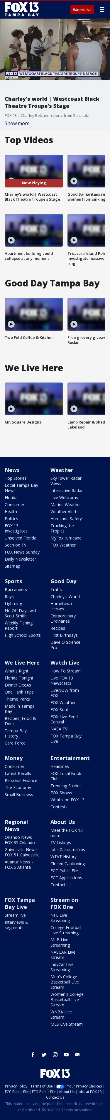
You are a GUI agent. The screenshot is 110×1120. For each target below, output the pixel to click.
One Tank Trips (19, 692)
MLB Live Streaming (60, 942)
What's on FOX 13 (67, 800)
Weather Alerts (64, 511)
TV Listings (60, 842)
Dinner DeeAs (18, 685)
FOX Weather (63, 545)
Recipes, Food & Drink (20, 721)
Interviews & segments (16, 924)
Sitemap (12, 566)
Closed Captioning (67, 863)
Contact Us (61, 884)
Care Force (15, 743)
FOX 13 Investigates (16, 528)
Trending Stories (66, 785)
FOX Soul (59, 709)
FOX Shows (61, 792)
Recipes (57, 628)
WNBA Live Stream (61, 1014)
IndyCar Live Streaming (62, 967)
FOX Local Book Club (65, 776)
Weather (61, 469)
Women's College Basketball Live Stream (67, 999)
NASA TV (58, 729)
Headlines (59, 766)
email (77, 1054)
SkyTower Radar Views (66, 480)
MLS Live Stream (66, 1024)
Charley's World (65, 596)
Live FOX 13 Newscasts (61, 680)
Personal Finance (21, 780)
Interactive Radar (66, 490)
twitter (44, 1054)
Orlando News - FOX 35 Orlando (20, 839)
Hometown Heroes (61, 606)
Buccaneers (16, 589)
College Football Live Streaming (65, 930)
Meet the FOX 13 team (66, 832)
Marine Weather (65, 504)
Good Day (63, 581)
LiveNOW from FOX (64, 692)
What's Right (16, 671)
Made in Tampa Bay (20, 708)
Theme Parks (17, 699)
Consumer (14, 504)
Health (11, 511)
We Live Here (22, 662)
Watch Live (82, 10)
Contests (58, 807)
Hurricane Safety (66, 518)
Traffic (56, 589)
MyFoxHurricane (66, 538)
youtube (66, 1054)
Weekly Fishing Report (19, 625)
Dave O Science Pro (65, 644)
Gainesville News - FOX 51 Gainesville (22, 852)
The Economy (18, 787)
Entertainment (70, 758)
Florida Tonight (19, 678)
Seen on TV (15, 545)
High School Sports (23, 635)
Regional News (16, 825)
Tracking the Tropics (62, 528)
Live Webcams (64, 497)
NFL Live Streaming (60, 917)
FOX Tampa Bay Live (66, 738)
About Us (62, 821)
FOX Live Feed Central (64, 719)
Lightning (13, 603)
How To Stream (65, 671)
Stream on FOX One (64, 903)
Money (14, 758)
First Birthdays (64, 635)
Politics (11, 518)
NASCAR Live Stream (62, 954)
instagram (55, 1054)
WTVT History (63, 856)
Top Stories (16, 478)
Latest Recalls (18, 773)
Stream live (15, 915)
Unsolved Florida (20, 538)
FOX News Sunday (22, 552)
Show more (17, 123)
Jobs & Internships (67, 849)
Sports (13, 581)
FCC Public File (64, 870)
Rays (9, 596)
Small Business (19, 794)
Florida (11, 497)
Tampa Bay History (16, 733)
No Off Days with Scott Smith (21, 613)
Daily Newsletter (20, 559)
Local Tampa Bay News (21, 487)
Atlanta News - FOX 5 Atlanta (19, 864)
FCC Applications (66, 877)
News (12, 469)
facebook (33, 1054)
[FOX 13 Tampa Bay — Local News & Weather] (22, 9)
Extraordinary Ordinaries (63, 618)
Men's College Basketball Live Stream (64, 982)
